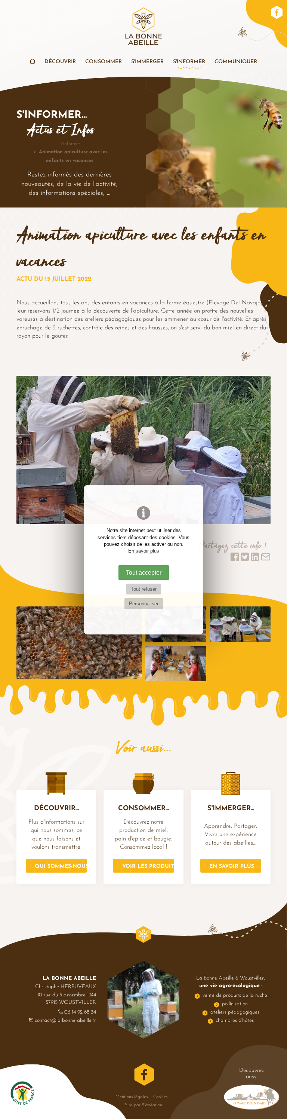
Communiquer (236, 62)
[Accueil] (32, 62)
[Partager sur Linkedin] (255, 559)
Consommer (103, 62)
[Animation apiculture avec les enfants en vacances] (143, 451)
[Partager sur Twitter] (246, 559)
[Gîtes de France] (22, 1094)
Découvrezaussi (251, 1073)
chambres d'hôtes (235, 1020)
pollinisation (235, 1004)
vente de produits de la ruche (235, 995)
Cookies (160, 1097)
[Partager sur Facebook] (235, 559)
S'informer (189, 62)
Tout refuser (144, 589)
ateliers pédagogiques (234, 1012)
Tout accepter (143, 572)
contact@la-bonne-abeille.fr (65, 1020)
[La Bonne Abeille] (143, 27)
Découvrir (60, 62)
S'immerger (147, 62)
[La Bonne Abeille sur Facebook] (276, 13)
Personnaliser (143, 603)
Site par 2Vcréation (143, 1105)
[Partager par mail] (266, 559)
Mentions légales (131, 1097)
